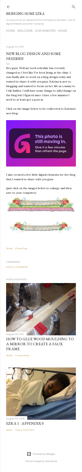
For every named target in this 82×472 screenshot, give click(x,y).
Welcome (25, 31)
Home (10, 31)
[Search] (73, 6)
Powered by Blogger (44, 453)
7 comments (22, 355)
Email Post (21, 248)
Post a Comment (17, 267)
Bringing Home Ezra (25, 13)
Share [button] (9, 248)
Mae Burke (51, 461)
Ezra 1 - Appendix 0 (25, 423)
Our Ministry (45, 31)
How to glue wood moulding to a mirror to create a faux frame (40, 343)
